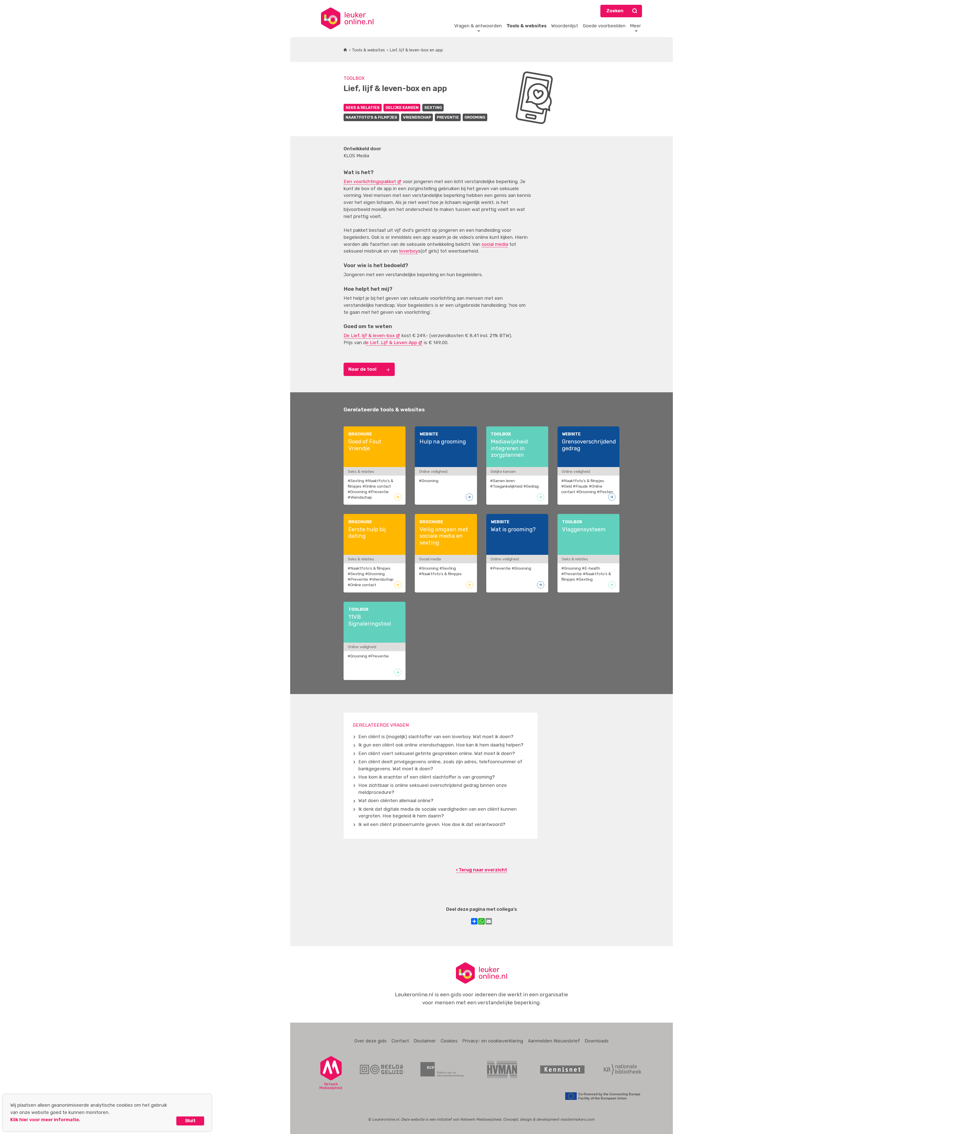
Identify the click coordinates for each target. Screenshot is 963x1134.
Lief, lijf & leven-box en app (416, 49)
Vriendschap (417, 117)
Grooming (474, 117)
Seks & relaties (363, 107)
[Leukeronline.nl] (347, 18)
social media (495, 244)
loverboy (408, 251)
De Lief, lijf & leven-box (369, 335)
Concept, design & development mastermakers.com (549, 1119)
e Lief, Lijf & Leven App (391, 342)
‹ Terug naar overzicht (481, 870)
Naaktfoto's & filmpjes (371, 117)
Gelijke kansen (402, 107)
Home (345, 50)
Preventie (448, 117)
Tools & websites (368, 49)
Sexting (433, 107)
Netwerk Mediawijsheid (480, 1119)
